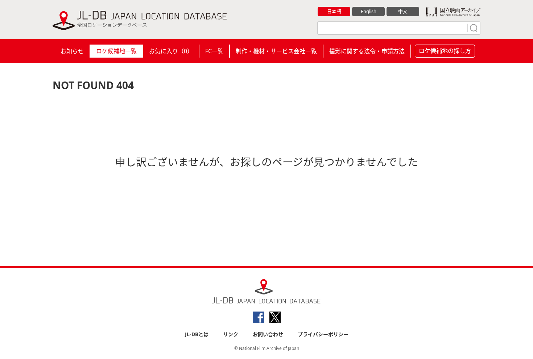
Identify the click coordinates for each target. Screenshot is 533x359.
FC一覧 (214, 51)
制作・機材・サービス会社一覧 (276, 51)
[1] (473, 28)
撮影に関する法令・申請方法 (367, 51)
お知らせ (72, 51)
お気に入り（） (171, 51)
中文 (403, 11)
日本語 (334, 11)
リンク (230, 334)
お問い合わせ (268, 334)
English (368, 11)
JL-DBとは (196, 334)
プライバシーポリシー (323, 334)
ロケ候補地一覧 (116, 51)
